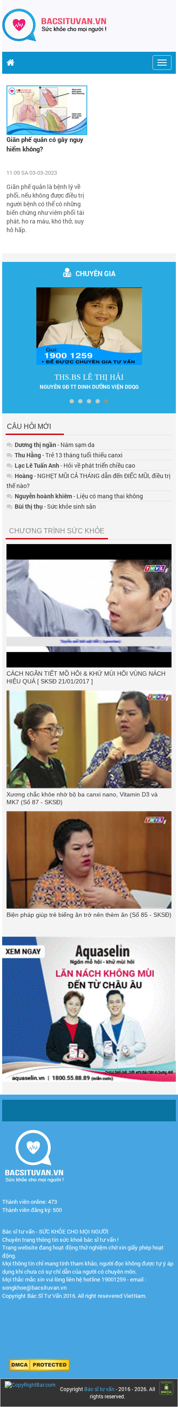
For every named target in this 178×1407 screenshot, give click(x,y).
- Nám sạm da (55, 445)
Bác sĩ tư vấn (99, 1388)
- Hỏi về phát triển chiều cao (75, 465)
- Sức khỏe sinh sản (55, 506)
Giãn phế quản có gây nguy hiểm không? (44, 144)
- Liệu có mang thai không (79, 496)
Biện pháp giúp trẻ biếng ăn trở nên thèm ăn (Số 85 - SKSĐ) (89, 914)
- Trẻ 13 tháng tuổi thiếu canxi (69, 455)
